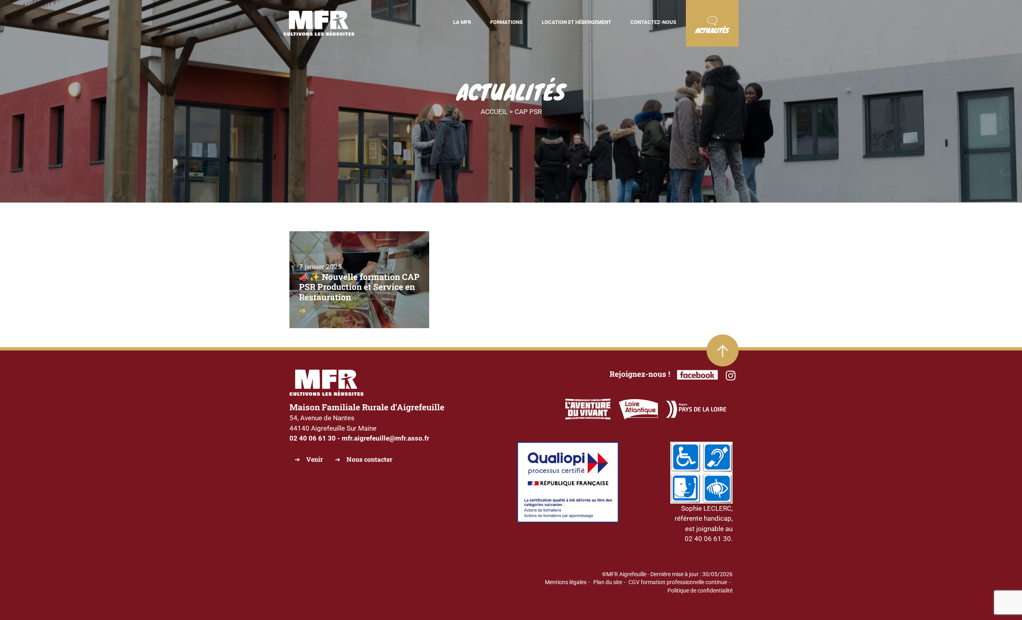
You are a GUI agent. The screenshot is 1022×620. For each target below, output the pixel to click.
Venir (314, 459)
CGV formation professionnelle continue (677, 582)
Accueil (494, 112)
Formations (506, 22)
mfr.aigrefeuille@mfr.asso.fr (385, 438)
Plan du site (607, 582)
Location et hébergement (576, 22)
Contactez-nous (653, 22)
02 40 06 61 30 (312, 438)
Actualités (712, 30)
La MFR (462, 22)
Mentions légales (565, 582)
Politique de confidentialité (700, 590)
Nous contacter (369, 459)
